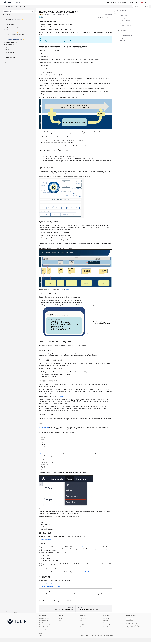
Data (25, 6)
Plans (81, 626)
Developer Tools (8, 54)
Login (130, 619)
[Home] (12, 2)
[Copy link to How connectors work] (60, 381)
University (105, 620)
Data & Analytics (43, 620)
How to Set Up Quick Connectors (51, 586)
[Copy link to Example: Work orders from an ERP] (71, 150)
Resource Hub (106, 618)
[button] (140, 6)
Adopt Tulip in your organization (14, 19)
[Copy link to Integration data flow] (59, 293)
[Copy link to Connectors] (53, 350)
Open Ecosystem (126, 20)
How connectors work (127, 35)
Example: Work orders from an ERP (130, 18)
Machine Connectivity (44, 624)
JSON (61, 408)
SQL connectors (43, 454)
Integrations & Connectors (46, 626)
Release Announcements (11, 64)
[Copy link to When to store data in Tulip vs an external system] (90, 47)
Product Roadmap (107, 626)
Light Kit (82, 624)
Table (48, 558)
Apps (59, 620)
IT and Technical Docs (10, 57)
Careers (9, 640)
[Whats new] (136, 2)
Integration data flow (127, 25)
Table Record (51, 556)
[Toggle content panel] (115, 12)
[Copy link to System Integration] (60, 221)
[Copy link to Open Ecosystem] (56, 167)
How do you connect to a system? (128, 28)
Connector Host (74, 389)
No (70, 601)
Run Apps (7, 49)
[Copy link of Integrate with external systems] (77, 12)
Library (6, 62)
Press (21, 640)
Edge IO (82, 620)
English (145, 2)
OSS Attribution (15, 640)
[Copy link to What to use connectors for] (64, 360)
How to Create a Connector (49, 584)
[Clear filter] (32, 11)
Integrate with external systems (14, 39)
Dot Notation (95, 408)
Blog (104, 631)
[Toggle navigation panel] (36, 13)
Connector (42, 354)
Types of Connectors (127, 38)
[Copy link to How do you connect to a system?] (75, 341)
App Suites (61, 618)
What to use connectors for (128, 33)
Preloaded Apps (10, 44)
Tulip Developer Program (109, 629)
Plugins (41, 633)
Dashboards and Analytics (12, 42)
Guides (6, 59)
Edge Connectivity (46, 539)
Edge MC (82, 622)
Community (106, 622)
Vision (40, 635)
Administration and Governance (13, 22)
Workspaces (42, 631)
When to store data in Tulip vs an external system (127, 14)
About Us (4, 640)
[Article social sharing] (107, 17)
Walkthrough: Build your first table (15, 34)
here (67, 289)
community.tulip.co (57, 594)
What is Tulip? (9, 17)
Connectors (123, 30)
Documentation (9, 6)
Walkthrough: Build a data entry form (16, 37)
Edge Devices (83, 618)
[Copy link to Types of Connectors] (59, 414)
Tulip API (85, 547)
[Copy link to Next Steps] (52, 577)
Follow (102, 17)
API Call (75, 432)
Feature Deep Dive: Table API (85, 572)
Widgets (60, 624)
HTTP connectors (44, 427)
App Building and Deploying (12, 27)
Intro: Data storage (11, 32)
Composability (85, 173)
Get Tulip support (10, 24)
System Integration (124, 23)
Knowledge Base (107, 624)
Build (6, 47)
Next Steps (122, 40)
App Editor (63, 305)
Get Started (18, 6)
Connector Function (76, 399)
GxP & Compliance (44, 629)
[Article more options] (111, 17)
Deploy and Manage (9, 52)
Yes (62, 601)
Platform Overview (44, 618)
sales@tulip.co (109, 635)
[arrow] (118, 15)
